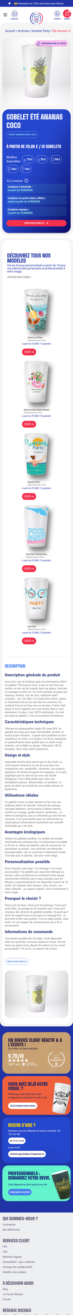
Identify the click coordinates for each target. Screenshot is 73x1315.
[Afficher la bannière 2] (9, 3)
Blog (5, 1289)
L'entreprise (9, 1224)
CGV (5, 1251)
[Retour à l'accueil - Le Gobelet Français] (36, 18)
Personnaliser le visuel (53, 43)
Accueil (10, 31)
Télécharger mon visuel (23, 1106)
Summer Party (41, 31)
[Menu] (5, 15)
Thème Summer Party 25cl (22, 134)
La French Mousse (13, 1294)
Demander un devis (20, 1192)
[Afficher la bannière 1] (5, 3)
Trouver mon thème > (19, 277)
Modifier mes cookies (14, 1272)
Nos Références (11, 1229)
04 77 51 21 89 (17, 1141)
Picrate (7, 1299)
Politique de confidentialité (17, 1267)
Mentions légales (12, 1256)
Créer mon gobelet (34, 223)
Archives (23, 31)
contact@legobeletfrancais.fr (27, 1154)
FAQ (5, 1246)
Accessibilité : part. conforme (19, 1262)
